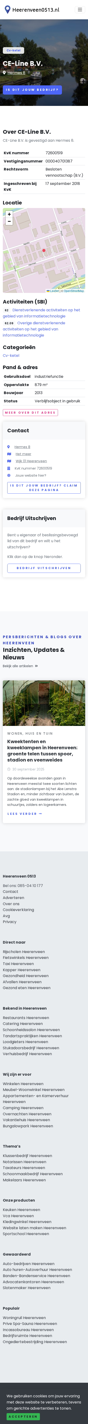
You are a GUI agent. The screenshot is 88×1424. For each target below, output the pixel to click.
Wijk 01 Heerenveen (31, 461)
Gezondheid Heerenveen (26, 975)
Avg (6, 916)
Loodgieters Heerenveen (25, 1042)
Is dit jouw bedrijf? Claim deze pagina (44, 487)
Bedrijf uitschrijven (44, 568)
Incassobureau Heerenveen (28, 1329)
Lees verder (22, 814)
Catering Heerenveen (23, 1023)
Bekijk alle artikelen (18, 666)
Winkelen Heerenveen (23, 1084)
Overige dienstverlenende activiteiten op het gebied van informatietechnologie (34, 329)
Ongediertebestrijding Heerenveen (35, 1342)
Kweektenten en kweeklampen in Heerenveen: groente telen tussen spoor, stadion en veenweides (42, 750)
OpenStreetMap (74, 291)
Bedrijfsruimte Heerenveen (27, 1335)
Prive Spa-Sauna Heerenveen (30, 1323)
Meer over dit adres (30, 413)
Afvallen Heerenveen (22, 982)
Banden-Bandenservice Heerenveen (36, 1275)
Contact (10, 891)
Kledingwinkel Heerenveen (27, 1221)
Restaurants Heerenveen (26, 1017)
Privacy (9, 921)
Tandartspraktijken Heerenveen (32, 1036)
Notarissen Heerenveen (24, 1162)
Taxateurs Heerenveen (24, 1167)
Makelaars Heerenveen (24, 1180)
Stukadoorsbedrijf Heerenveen (31, 1048)
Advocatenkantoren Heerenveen (33, 1282)
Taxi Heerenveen (18, 963)
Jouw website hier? (30, 475)
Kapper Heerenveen (21, 970)
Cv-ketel (13, 50)
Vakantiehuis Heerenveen (26, 1120)
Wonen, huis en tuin (30, 733)
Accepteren (23, 1417)
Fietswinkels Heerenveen (26, 957)
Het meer (23, 454)
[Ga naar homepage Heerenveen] (31, 10)
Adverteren (13, 897)
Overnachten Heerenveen (27, 1114)
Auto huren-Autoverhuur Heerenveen (37, 1269)
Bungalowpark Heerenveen (28, 1126)
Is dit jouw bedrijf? (32, 90)
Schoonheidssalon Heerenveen (31, 1030)
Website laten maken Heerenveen (34, 1228)
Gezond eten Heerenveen (26, 988)
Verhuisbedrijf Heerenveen (27, 1054)
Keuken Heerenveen (21, 1209)
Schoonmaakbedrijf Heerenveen (33, 1174)
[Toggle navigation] (80, 9)
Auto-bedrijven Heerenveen (28, 1263)
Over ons (11, 904)
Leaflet (54, 291)
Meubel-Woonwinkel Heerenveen (34, 1089)
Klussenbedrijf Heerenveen (27, 1155)
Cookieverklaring (18, 909)
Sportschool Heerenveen (26, 1234)
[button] (44, 250)
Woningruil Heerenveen (24, 1317)
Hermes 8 (16, 72)
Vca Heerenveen (18, 1216)
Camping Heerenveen (23, 1108)
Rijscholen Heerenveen (24, 951)
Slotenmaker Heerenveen (26, 1288)
